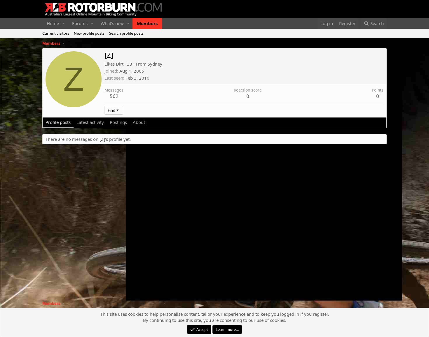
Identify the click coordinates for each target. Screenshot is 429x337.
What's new (112, 23)
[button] (64, 23)
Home (53, 23)
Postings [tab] (118, 122)
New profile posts (89, 33)
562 (114, 96)
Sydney (155, 64)
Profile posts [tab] (58, 122)
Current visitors (55, 33)
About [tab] (139, 122)
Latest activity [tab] (90, 122)
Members (147, 23)
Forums (80, 23)
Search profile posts (126, 33)
